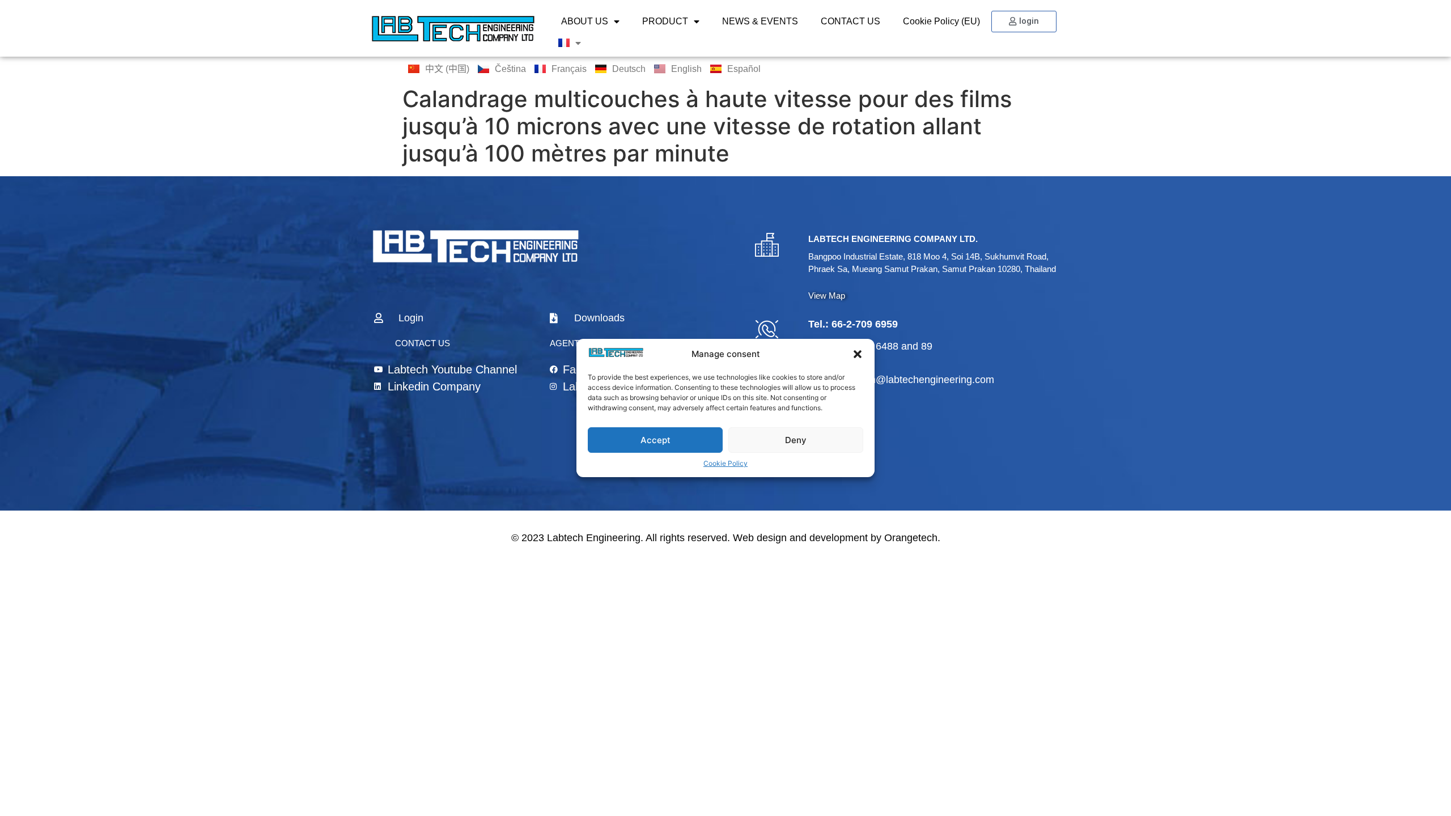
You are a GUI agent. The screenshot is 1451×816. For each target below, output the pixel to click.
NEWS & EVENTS (760, 21)
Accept (655, 440)
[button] (857, 354)
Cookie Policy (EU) (941, 21)
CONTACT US (850, 21)
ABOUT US (584, 21)
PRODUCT (665, 21)
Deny (796, 440)
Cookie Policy (725, 463)
